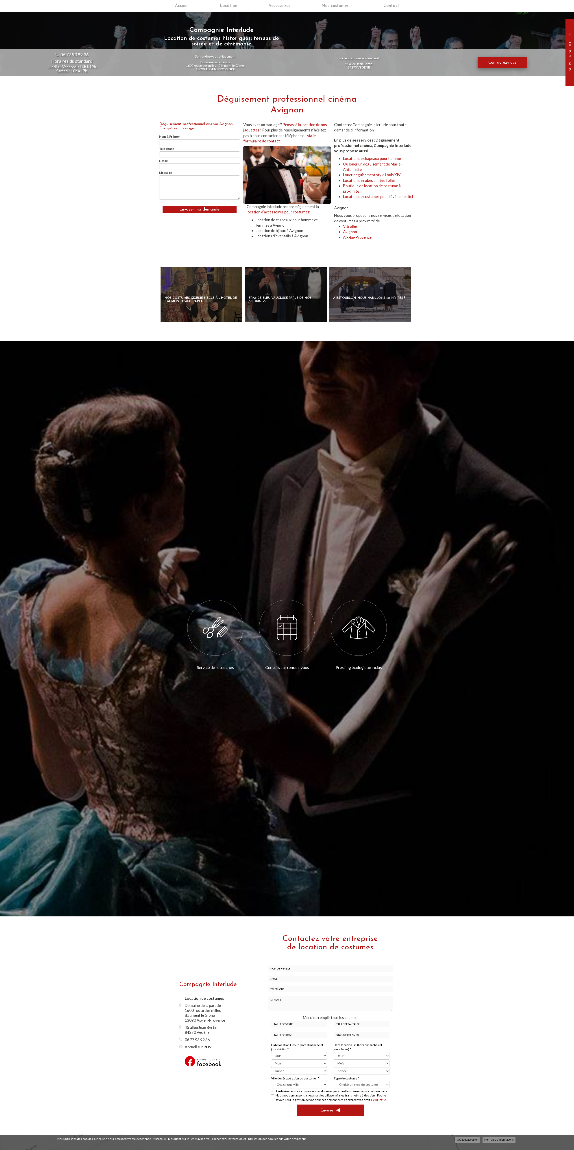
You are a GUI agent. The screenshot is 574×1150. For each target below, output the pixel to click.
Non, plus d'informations (499, 1139)
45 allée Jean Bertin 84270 (358, 65)
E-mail (163, 161)
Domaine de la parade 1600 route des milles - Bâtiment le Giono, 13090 (215, 65)
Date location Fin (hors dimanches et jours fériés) (358, 1047)
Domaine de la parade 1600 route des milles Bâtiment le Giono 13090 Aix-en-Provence (205, 1013)
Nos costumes (336, 6)
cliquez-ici (380, 1100)
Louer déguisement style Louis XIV (372, 174)
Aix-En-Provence (357, 237)
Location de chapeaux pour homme (372, 158)
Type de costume (346, 1078)
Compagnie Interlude (208, 985)
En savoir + (201, 294)
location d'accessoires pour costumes (278, 212)
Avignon (350, 231)
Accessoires (279, 6)
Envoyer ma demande (199, 210)
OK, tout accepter (467, 1139)
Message (165, 172)
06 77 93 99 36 (74, 54)
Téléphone (166, 148)
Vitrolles (350, 226)
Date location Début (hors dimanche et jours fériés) (297, 1047)
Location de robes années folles (369, 180)
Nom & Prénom (169, 136)
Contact (391, 6)
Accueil (182, 6)
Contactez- (502, 63)
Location (228, 6)
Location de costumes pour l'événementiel (378, 196)
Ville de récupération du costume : (295, 1078)
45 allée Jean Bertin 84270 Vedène (201, 1030)
